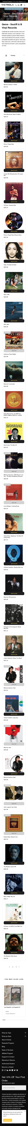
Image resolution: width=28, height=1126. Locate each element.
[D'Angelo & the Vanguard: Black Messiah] (14, 613)
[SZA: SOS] (14, 310)
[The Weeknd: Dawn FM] (14, 853)
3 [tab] (9, 1019)
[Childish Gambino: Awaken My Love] (14, 553)
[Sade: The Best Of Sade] (14, 251)
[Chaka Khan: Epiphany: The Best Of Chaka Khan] (14, 522)
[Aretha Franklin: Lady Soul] (14, 704)
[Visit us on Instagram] (2, 1070)
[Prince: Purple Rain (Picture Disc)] (14, 221)
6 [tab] (18, 1019)
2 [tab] (6, 1019)
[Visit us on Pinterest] (17, 1070)
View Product (10, 1013)
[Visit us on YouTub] (10, 1070)
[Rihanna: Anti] (14, 733)
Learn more (8, 1120)
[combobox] (16, 5)
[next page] (19, 967)
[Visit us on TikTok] (12, 1070)
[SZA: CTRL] (14, 280)
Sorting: (13, 55)
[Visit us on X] (14, 1070)
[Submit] (24, 1087)
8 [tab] (24, 1019)
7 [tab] (21, 1019)
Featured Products (7, 1)
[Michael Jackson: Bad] (14, 674)
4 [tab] (12, 1019)
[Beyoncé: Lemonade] (14, 370)
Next (14, 1018)
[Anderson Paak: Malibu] (14, 340)
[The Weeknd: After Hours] (14, 942)
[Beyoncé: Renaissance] (14, 583)
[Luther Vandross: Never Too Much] (14, 644)
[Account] (19, 5)
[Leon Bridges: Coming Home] (14, 492)
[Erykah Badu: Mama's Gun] (14, 823)
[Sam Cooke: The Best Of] (14, 431)
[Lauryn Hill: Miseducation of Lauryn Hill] (14, 160)
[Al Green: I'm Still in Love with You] (14, 912)
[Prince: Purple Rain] (14, 130)
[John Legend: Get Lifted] (14, 793)
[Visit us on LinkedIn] (7, 1070)
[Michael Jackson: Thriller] (14, 70)
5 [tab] (15, 1019)
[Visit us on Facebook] (5, 1070)
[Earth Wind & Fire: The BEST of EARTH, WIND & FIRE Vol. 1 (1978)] (14, 400)
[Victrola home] (7, 5)
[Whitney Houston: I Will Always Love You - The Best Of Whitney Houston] (14, 461)
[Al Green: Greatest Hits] (14, 191)
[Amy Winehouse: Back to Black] (14, 100)
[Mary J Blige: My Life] (14, 882)
